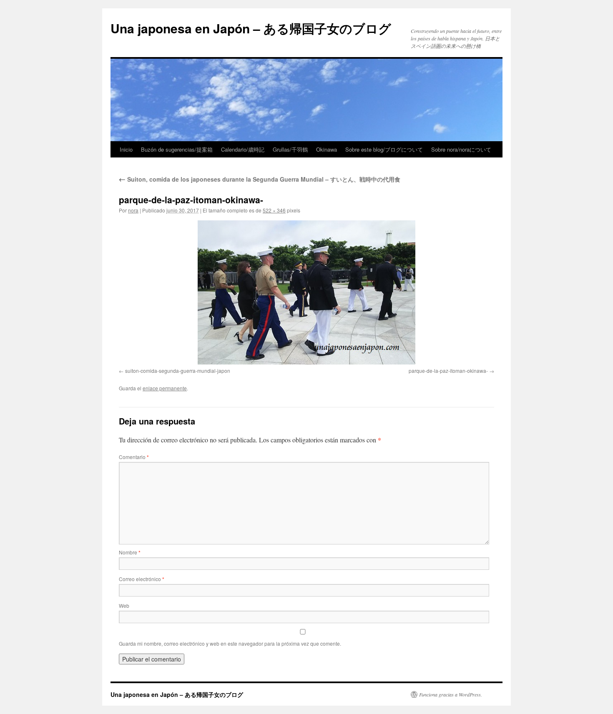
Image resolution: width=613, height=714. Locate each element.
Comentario (134, 456)
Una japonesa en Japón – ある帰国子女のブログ (251, 28)
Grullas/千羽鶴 (290, 149)
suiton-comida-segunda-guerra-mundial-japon (177, 370)
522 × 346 (274, 210)
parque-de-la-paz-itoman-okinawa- (448, 370)
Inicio (126, 149)
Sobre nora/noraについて (461, 149)
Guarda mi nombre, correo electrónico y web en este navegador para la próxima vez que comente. (230, 643)
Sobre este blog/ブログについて (384, 149)
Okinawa (326, 149)
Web (124, 605)
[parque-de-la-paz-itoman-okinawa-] (306, 292)
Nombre (130, 552)
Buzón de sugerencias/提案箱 (177, 149)
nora (133, 210)
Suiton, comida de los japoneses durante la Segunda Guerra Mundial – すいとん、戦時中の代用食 (259, 179)
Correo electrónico (141, 578)
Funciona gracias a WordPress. (450, 694)
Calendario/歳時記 (242, 149)
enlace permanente (165, 388)
